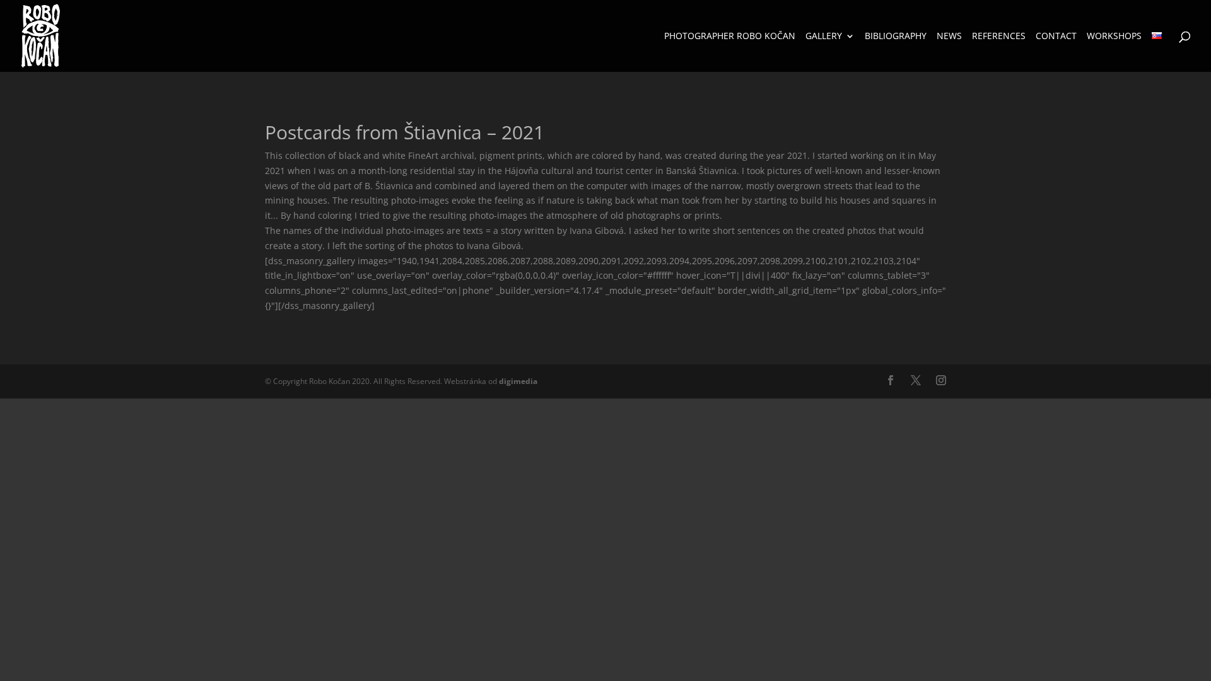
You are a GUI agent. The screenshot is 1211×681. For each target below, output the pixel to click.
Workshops (1114, 37)
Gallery (823, 37)
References (999, 37)
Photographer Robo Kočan (729, 37)
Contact (1056, 37)
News (949, 37)
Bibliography (896, 37)
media (518, 381)
